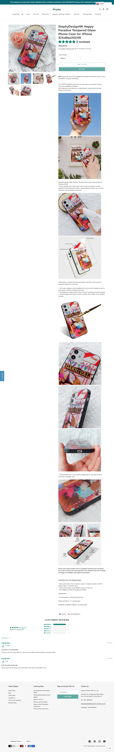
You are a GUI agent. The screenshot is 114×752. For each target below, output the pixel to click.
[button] (67, 41)
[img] (5, 643)
